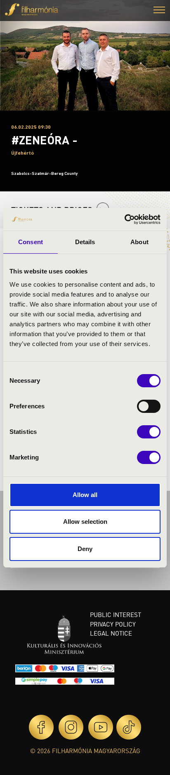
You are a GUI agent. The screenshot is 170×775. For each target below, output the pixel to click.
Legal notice (111, 633)
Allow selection (85, 521)
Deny (85, 548)
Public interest (115, 614)
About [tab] (139, 241)
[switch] (149, 406)
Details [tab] (85, 241)
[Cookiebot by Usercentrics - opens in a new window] (124, 219)
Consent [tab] (30, 241)
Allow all (85, 494)
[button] (159, 11)
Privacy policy (113, 624)
